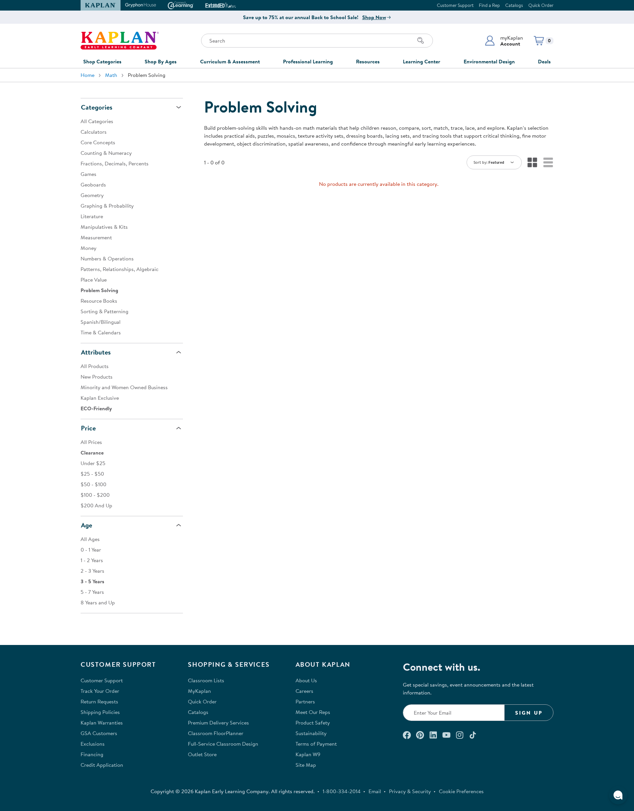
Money (88, 248)
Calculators (94, 131)
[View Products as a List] (548, 162)
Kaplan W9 (308, 754)
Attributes (96, 352)
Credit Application (102, 764)
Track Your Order (100, 690)
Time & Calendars (101, 332)
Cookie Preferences (461, 791)
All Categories (97, 121)
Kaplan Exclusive (100, 397)
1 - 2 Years (92, 560)
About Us (306, 680)
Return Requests (99, 701)
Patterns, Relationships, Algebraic (119, 269)
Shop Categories (102, 61)
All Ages (90, 539)
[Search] (420, 41)
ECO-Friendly (96, 408)
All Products (95, 366)
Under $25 (93, 463)
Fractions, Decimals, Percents (115, 163)
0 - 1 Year (91, 549)
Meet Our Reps (313, 712)
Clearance (92, 452)
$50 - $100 (93, 484)
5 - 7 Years (92, 591)
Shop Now (374, 17)
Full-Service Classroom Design (223, 743)
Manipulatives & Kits (104, 226)
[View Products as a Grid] (532, 162)
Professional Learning (308, 61)
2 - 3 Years (92, 570)
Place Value (94, 279)
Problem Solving (99, 290)
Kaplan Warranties (102, 722)
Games (88, 174)
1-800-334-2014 (342, 791)
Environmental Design (489, 61)
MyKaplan (199, 690)
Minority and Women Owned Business (124, 387)
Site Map (306, 764)
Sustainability (311, 733)
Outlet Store (202, 754)
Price (88, 427)
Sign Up (529, 712)
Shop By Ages (161, 61)
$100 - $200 (95, 494)
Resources (368, 61)
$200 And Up (96, 505)
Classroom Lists (206, 680)
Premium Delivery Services (218, 722)
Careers (304, 690)
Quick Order (540, 5)
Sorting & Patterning (104, 311)
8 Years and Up (98, 602)
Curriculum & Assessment (230, 61)
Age (86, 525)
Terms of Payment (316, 743)
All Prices (91, 442)
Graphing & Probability (107, 205)
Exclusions (93, 743)
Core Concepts (98, 142)
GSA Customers (99, 733)
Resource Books (99, 300)
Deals (544, 61)
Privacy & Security (410, 791)
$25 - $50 (92, 473)
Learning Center (421, 61)
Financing (92, 754)
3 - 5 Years (92, 581)
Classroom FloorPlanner (215, 733)
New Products (97, 376)
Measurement (96, 237)
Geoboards (93, 184)
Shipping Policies (100, 712)
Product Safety (313, 722)
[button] (503, 41)
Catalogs (514, 5)
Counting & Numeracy (106, 152)
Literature (92, 216)
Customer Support (455, 5)
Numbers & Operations (107, 258)
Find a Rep (489, 5)
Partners (305, 701)
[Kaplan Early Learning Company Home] (120, 41)
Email (375, 791)
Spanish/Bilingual (101, 321)
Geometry (92, 195)
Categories (96, 107)
